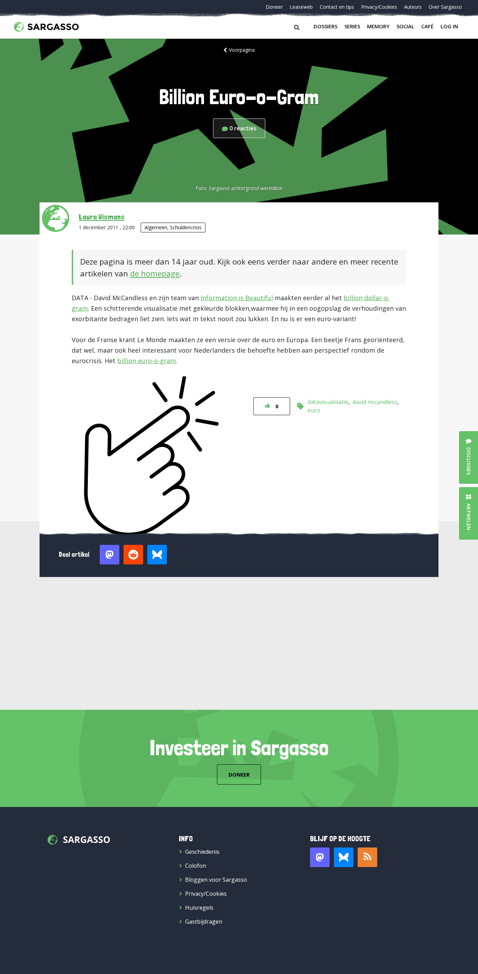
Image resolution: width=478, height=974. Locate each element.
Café (427, 26)
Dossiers (325, 26)
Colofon (195, 866)
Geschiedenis (202, 852)
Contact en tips (337, 6)
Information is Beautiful (237, 298)
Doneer (274, 6)
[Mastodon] (320, 857)
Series (352, 26)
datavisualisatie (328, 402)
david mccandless (374, 402)
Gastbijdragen (203, 921)
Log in (449, 26)
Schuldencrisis (186, 227)
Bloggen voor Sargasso (216, 879)
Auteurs (413, 6)
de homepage (155, 273)
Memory (378, 26)
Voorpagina (242, 49)
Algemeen (156, 227)
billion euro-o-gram (146, 360)
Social (405, 26)
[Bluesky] (343, 857)
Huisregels (199, 907)
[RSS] (367, 857)
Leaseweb (301, 6)
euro (314, 410)
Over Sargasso (445, 6)
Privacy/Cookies (379, 6)
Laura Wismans (102, 216)
